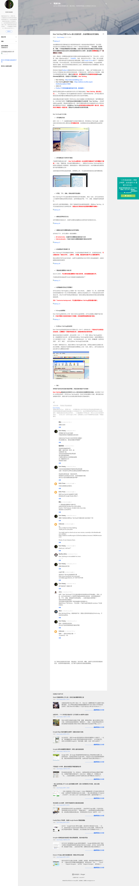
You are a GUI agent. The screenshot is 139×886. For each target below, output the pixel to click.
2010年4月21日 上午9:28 (67, 610)
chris (60, 592)
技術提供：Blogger (79, 874)
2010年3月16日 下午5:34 (67, 592)
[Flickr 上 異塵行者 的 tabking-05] (56, 210)
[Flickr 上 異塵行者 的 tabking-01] (56, 41)
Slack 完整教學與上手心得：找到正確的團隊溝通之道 (68, 697)
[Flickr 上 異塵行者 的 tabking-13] (56, 280)
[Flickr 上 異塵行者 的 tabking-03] (61, 186)
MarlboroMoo (63, 554)
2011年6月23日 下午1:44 (70, 631)
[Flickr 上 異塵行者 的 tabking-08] (56, 263)
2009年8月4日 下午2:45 (71, 583)
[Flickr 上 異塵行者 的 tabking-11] (56, 319)
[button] (103, 34)
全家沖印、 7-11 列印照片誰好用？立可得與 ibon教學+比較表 (70, 714)
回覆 (60, 427)
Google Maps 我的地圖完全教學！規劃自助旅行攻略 (68, 732)
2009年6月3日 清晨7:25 (71, 545)
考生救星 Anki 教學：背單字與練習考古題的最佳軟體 (68, 803)
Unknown (61, 524)
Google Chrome (88, 60)
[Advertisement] (78, 19)
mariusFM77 (81, 877)
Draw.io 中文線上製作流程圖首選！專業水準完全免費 (68, 855)
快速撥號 (73, 58)
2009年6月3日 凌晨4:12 (69, 524)
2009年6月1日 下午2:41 (69, 445)
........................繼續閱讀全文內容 (94, 710)
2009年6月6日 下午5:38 (72, 554)
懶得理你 (61, 446)
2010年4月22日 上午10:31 (71, 621)
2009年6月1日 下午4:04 (71, 466)
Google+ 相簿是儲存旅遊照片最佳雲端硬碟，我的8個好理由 (70, 837)
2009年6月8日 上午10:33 (71, 563)
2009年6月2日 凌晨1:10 (71, 483)
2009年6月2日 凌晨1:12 (71, 491)
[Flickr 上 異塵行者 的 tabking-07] (56, 242)
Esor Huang (62, 430)
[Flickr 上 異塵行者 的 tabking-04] (79, 186)
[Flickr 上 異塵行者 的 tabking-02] (71, 151)
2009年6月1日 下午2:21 (71, 430)
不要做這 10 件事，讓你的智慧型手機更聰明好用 (67, 766)
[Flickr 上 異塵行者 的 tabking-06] (56, 223)
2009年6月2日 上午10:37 (71, 515)
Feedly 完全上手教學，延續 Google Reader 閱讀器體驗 (69, 820)
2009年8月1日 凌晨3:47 (70, 572)
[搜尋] (106, 4)
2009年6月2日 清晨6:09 (67, 502)
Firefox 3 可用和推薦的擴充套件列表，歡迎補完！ (70, 88)
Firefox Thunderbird (66, 405)
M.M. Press (62, 483)
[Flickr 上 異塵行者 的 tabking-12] (71, 378)
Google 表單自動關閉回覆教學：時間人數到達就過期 (68, 749)
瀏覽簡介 (9, 31)
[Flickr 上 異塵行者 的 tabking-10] (56, 304)
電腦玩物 (57, 3)
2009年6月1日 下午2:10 (67, 422)
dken (60, 611)
